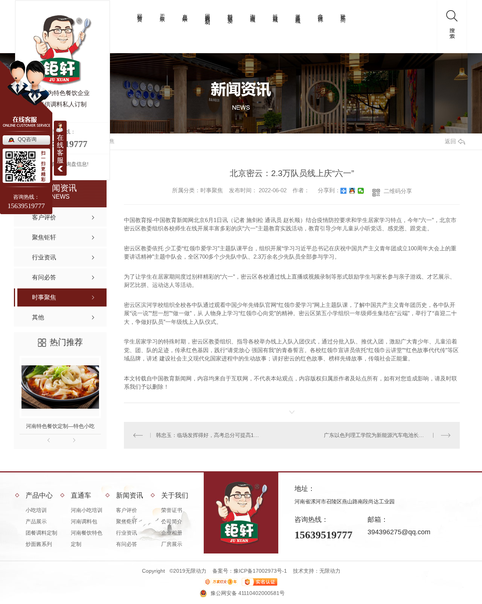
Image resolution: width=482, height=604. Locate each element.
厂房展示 (171, 544)
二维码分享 (398, 191)
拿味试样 (320, 12)
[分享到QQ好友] (352, 191)
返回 (450, 141)
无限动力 (329, 571)
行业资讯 (126, 533)
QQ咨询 (27, 139)
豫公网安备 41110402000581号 (247, 593)
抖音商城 (275, 12)
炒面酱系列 (39, 544)
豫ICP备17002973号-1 (260, 571)
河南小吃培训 (86, 510)
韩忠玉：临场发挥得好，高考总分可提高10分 (208, 435)
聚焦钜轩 (126, 521)
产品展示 (185, 12)
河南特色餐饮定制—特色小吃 (60, 426)
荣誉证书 (171, 510)
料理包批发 (230, 12)
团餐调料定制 (207, 13)
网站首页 (140, 12)
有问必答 (126, 544)
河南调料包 (84, 521)
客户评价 (126, 510)
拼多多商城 (298, 12)
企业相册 (171, 533)
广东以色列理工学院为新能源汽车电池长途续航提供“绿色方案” (387, 435)
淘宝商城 (253, 12)
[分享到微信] (361, 191)
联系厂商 (343, 12)
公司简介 (171, 521)
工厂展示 (162, 12)
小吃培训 (36, 510)
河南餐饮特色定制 (86, 538)
